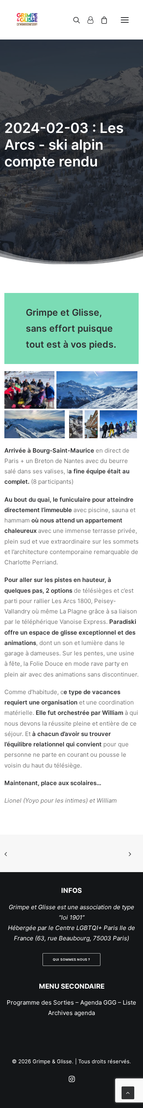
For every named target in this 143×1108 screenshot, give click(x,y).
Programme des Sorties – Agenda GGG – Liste (71, 1002)
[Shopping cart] (100, 20)
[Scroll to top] (128, 1092)
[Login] (86, 20)
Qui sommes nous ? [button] (71, 960)
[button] (124, 20)
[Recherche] (73, 20)
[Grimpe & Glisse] (27, 20)
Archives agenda (71, 1013)
